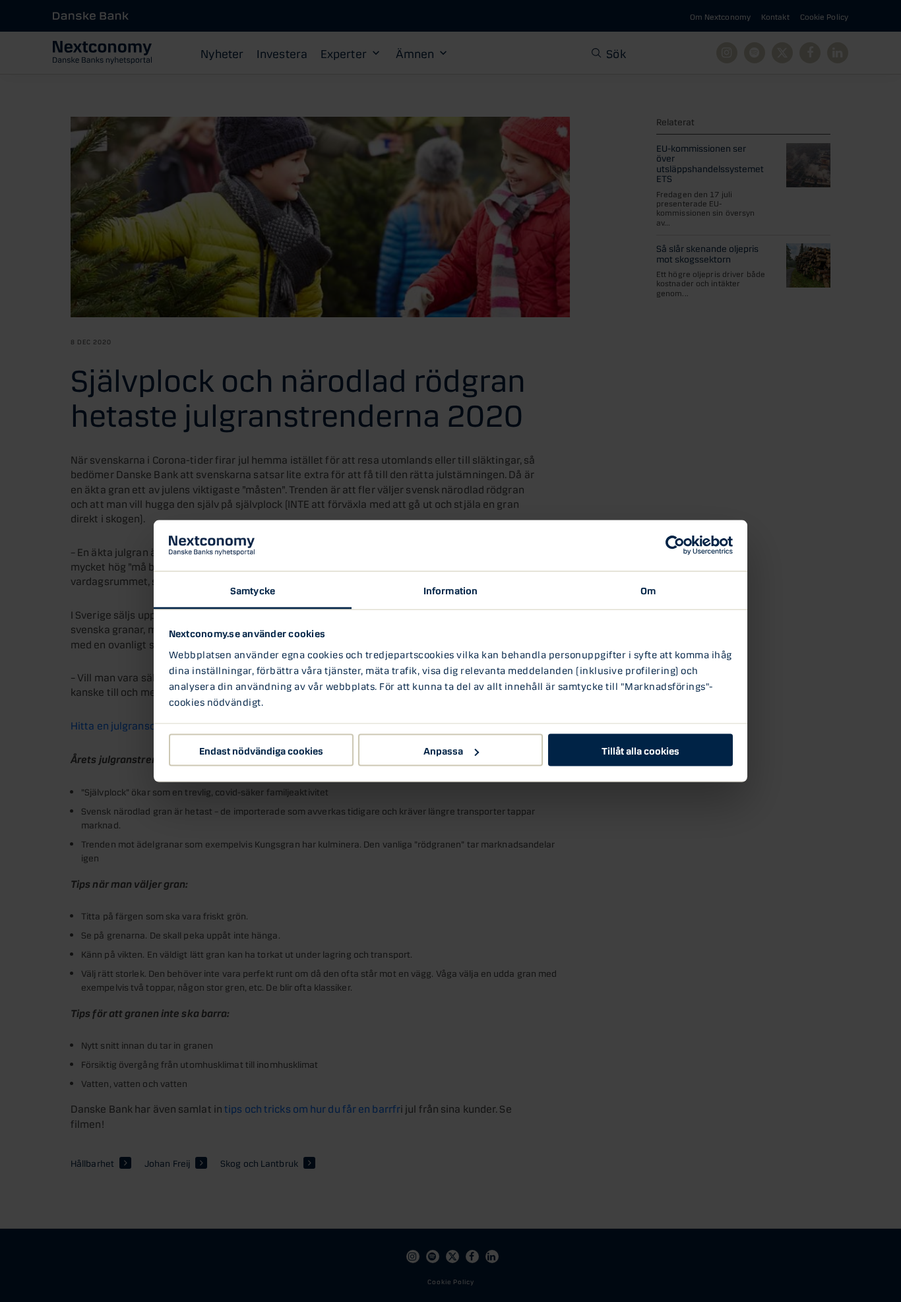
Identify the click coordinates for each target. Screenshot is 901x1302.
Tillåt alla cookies (640, 750)
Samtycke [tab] (252, 589)
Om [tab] (648, 589)
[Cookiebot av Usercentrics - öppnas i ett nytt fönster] (675, 545)
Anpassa (443, 750)
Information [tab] (450, 589)
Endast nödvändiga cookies (261, 750)
